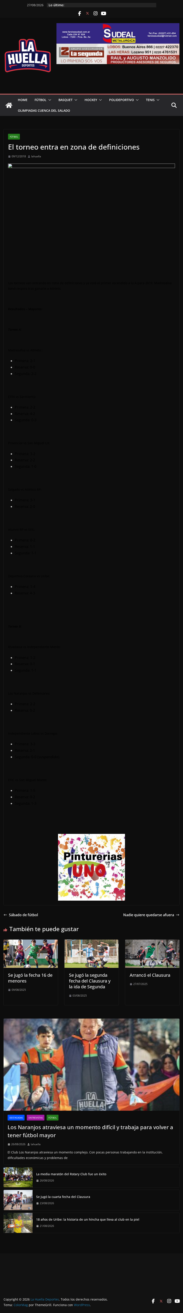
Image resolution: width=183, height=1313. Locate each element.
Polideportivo (121, 100)
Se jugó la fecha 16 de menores (30, 978)
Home (22, 100)
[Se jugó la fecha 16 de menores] (31, 942)
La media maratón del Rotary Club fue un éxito (71, 1174)
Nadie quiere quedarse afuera (148, 914)
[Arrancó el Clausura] (152, 942)
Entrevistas (36, 1117)
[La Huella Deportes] (9, 105)
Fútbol (40, 100)
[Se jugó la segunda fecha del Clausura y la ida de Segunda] (91, 942)
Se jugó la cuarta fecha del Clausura (63, 1197)
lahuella (36, 156)
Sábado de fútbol (23, 914)
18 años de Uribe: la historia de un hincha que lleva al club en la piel (87, 1219)
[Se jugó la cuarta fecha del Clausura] (18, 1200)
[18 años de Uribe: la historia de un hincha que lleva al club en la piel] (18, 1223)
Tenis (150, 100)
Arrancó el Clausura (150, 975)
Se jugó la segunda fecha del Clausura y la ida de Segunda (89, 981)
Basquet (65, 100)
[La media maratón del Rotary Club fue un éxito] (18, 1177)
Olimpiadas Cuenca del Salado (44, 110)
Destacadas (16, 1117)
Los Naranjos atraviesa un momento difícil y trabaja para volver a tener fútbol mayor (90, 1131)
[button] (48, 100)
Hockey (91, 100)
